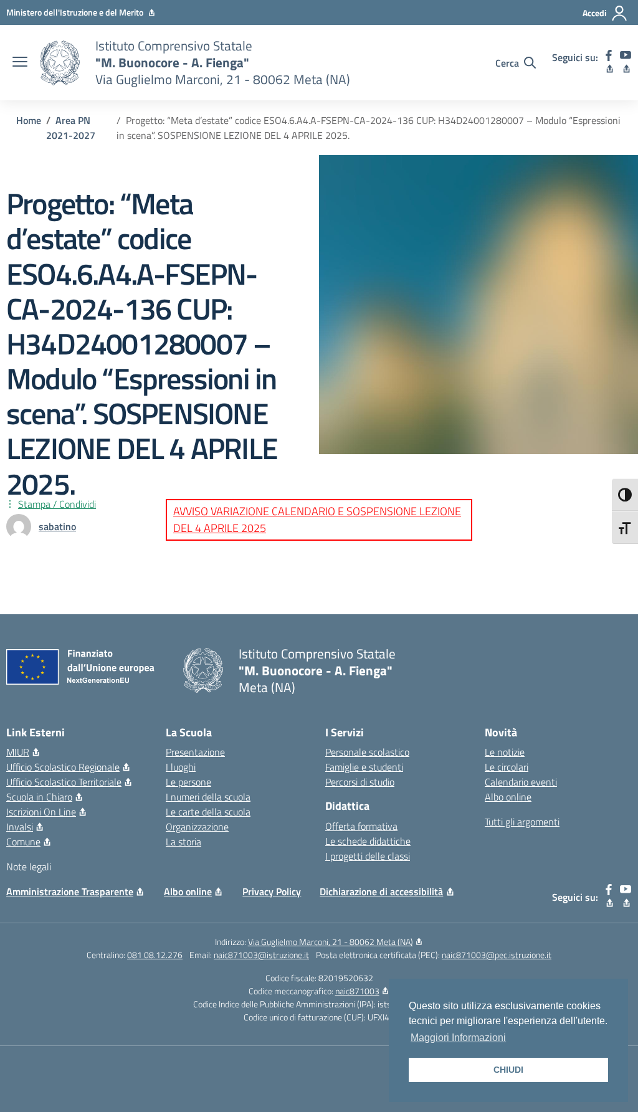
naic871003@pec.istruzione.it (496, 954)
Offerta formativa (361, 826)
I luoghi (181, 766)
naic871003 (357, 990)
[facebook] (609, 63)
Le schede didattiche (368, 841)
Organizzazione (197, 826)
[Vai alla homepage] (60, 62)
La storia (183, 841)
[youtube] (626, 63)
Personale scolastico (367, 751)
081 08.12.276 (155, 954)
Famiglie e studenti (364, 766)
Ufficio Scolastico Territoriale (63, 781)
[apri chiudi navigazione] (19, 62)
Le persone (188, 781)
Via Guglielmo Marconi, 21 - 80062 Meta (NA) (330, 941)
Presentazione (195, 751)
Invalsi (19, 826)
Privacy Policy (271, 891)
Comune (23, 841)
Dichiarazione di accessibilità (381, 891)
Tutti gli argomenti (522, 821)
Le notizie (505, 751)
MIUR (17, 751)
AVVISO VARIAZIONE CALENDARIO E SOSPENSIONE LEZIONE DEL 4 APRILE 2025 (317, 519)
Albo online (508, 796)
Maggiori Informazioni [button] (458, 1037)
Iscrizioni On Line (41, 811)
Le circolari (506, 766)
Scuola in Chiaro (39, 796)
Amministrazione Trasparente (69, 891)
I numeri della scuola (208, 796)
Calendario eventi (521, 781)
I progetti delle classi (367, 855)
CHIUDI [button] (508, 1070)
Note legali (28, 866)
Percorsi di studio (359, 781)
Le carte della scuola (208, 811)
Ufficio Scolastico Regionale (63, 766)
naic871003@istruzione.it (261, 954)
